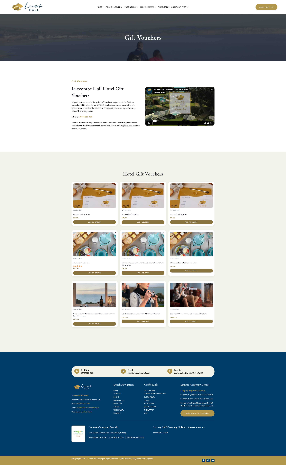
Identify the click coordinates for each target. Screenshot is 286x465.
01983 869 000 (86, 117)
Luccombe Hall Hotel (84, 412)
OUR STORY (176, 7)
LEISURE (117, 7)
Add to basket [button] (94, 222)
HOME (99, 7)
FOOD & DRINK (130, 7)
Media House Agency (144, 459)
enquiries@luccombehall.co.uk (87, 408)
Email (130, 370)
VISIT (184, 7)
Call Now (85, 370)
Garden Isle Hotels (94, 459)
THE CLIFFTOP (163, 7)
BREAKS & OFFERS (147, 7)
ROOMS (109, 7)
